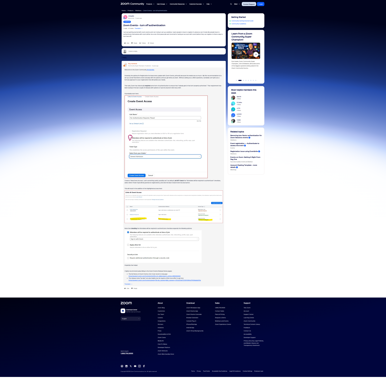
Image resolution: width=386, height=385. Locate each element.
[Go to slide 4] (246, 80)
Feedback (247, 328)
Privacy (199, 371)
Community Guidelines (238, 24)
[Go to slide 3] (242, 80)
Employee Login (258, 371)
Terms (193, 371)
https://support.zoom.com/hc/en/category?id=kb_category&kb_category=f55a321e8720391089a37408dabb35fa (165, 280)
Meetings (233, 170)
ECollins (239, 102)
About (160, 303)
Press (159, 331)
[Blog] (122, 366)
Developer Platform (164, 347)
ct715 (238, 108)
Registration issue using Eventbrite (244, 151)
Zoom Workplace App (193, 308)
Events (232, 148)
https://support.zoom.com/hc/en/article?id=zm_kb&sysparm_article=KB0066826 (155, 276)
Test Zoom (247, 308)
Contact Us (247, 331)
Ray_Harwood (132, 64)
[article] (173, 176)
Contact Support (249, 4)
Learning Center (249, 318)
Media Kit (161, 341)
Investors (161, 328)
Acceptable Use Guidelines (219, 371)
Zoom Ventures (163, 351)
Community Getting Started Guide (242, 21)
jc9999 (239, 114)
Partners (160, 324)
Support (247, 303)
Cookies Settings (247, 371)
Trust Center (206, 371)
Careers (160, 318)
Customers (161, 311)
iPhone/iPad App (191, 324)
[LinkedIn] (126, 366)
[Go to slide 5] (248, 80)
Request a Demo (220, 318)
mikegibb (131, 16)
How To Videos (162, 344)
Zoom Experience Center (223, 324)
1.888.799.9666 (127, 353)
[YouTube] (135, 366)
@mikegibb (150, 70)
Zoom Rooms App (192, 311)
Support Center (249, 314)
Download (190, 303)
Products (130, 10)
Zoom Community (249, 321)
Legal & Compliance (235, 371)
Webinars (138, 10)
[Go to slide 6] (251, 80)
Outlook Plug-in (191, 321)
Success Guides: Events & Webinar (241, 162)
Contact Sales (219, 311)
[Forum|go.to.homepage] (132, 4)
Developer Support (250, 337)
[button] (139, 28)
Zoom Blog (161, 308)
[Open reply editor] (174, 51)
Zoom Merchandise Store (166, 354)
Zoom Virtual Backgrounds (194, 331)
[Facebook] (144, 366)
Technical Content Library (252, 324)
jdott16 (239, 97)
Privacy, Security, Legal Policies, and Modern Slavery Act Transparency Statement (254, 343)
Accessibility (248, 334)
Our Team (161, 314)
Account (246, 311)
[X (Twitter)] (130, 366)
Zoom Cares (162, 337)
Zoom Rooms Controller (194, 314)
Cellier (239, 120)
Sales (217, 303)
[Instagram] (139, 366)
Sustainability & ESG (164, 334)
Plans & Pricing (220, 314)
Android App (190, 328)
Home (124, 10)
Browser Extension (192, 318)
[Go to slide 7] (253, 80)
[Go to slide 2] (239, 80)
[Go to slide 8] (256, 80)
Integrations (161, 321)
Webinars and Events (221, 321)
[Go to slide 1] (236, 80)
